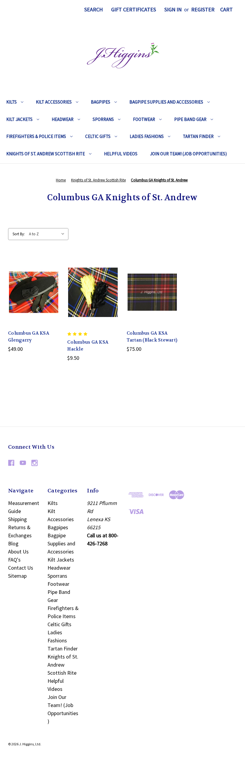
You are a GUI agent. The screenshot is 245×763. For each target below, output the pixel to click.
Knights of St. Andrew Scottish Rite (45, 154)
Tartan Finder (198, 136)
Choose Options (34, 305)
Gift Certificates (133, 9)
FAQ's (14, 559)
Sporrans (103, 119)
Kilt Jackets (19, 119)
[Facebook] (11, 463)
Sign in (173, 9)
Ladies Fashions (147, 136)
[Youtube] (23, 463)
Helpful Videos (120, 154)
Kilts (11, 102)
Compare (31, 292)
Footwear (144, 119)
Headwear (63, 119)
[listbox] (48, 234)
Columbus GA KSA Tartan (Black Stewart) (152, 336)
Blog (13, 543)
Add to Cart (152, 305)
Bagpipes (100, 102)
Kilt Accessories (54, 102)
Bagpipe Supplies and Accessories (166, 102)
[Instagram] (34, 463)
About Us (18, 551)
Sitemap (17, 575)
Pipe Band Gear (190, 119)
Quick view (29, 278)
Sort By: (19, 233)
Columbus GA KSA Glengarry (28, 336)
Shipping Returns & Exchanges (20, 527)
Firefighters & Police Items (36, 136)
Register (203, 9)
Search (93, 9)
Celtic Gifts (98, 136)
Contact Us (20, 567)
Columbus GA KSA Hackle (87, 345)
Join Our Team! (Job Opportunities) (188, 154)
